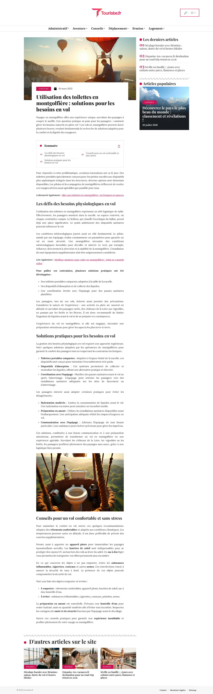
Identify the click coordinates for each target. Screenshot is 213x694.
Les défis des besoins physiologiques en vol (54, 154)
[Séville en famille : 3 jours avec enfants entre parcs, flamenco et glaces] (118, 658)
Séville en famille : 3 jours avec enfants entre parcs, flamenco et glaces (118, 674)
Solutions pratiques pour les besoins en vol (57, 161)
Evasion (30, 667)
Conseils (149, 102)
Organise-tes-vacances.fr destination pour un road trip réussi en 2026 (78, 674)
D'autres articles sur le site (62, 641)
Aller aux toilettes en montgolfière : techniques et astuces (93, 195)
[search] (185, 12)
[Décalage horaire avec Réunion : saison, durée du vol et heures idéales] (41, 658)
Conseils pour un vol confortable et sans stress (102, 154)
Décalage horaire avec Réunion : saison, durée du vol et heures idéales (41, 674)
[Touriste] (106, 12)
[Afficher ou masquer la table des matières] (89, 145)
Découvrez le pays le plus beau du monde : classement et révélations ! (164, 114)
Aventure (44, 89)
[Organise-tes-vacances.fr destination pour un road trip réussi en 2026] (80, 658)
